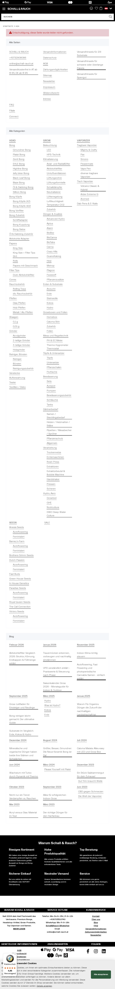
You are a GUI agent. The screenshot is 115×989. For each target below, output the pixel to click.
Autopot (51, 386)
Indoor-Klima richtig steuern (87, 655)
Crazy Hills (52, 251)
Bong (12, 145)
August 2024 (50, 740)
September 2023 (52, 787)
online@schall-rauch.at (21, 63)
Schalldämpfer (54, 187)
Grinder (13, 331)
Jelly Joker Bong (21, 173)
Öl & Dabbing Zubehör (21, 234)
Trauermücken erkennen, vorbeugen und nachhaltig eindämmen (57, 656)
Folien (50, 331)
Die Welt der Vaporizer (90, 796)
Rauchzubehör (17, 284)
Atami (50, 228)
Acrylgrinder (19, 335)
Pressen (51, 484)
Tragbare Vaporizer (87, 145)
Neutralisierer (54, 192)
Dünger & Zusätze (52, 214)
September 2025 (18, 696)
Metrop (51, 265)
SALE (47, 522)
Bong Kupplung (21, 224)
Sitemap (47, 75)
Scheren (51, 488)
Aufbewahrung (17, 377)
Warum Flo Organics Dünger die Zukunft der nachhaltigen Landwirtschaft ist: (89, 709)
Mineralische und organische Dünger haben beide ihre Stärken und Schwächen (23, 753)
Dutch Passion (17, 560)
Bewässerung (50, 376)
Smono (84, 159)
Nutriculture (53, 507)
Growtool (51, 498)
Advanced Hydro (56, 219)
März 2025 (49, 696)
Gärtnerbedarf (50, 409)
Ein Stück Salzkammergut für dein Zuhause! (90, 774)
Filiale (12, 110)
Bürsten (17, 363)
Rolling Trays (19, 289)
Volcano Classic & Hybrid (90, 188)
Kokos (50, 303)
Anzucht (51, 289)
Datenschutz (49, 57)
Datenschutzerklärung (19, 960)
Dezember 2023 (85, 764)
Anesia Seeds (16, 527)
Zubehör (51, 209)
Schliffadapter (20, 220)
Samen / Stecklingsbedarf (56, 416)
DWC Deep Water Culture (56, 514)
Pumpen (51, 390)
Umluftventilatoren (56, 173)
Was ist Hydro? (52, 705)
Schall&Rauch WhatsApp (57, 926)
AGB (45, 63)
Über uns (96, 919)
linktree (47, 99)
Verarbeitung (50, 447)
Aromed (85, 199)
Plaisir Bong (19, 154)
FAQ (11, 104)
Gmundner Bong (22, 150)
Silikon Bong (19, 192)
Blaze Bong (19, 182)
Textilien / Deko (17, 387)
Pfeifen (13, 298)
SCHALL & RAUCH (19, 52)
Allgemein (52, 443)
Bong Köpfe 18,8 (22, 206)
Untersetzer (53, 362)
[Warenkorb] (101, 8)
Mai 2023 (14, 804)
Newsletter (49, 81)
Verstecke (14, 373)
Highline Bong (20, 168)
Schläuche (52, 400)
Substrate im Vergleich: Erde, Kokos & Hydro (21, 732)
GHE (49, 502)
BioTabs (51, 242)
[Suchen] (110, 17)
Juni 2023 (82, 787)
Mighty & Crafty (89, 150)
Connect (13, 116)
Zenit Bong (18, 159)
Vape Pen (86, 168)
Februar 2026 (16, 644)
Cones (12, 279)
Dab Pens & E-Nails (87, 203)
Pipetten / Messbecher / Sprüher (59, 432)
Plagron (51, 270)
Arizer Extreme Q (89, 194)
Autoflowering (20, 532)
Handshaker (53, 479)
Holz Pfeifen (19, 307)
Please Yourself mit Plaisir (57, 769)
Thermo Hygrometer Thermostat (57, 347)
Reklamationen (19, 957)
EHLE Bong (19, 164)
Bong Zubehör (17, 215)
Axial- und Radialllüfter (58, 164)
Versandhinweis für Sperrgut (87, 76)
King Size (18, 248)
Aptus (50, 223)
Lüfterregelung (54, 196)
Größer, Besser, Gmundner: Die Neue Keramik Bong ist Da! (57, 752)
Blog (96, 922)
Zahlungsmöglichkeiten (55, 69)
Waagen (13, 317)
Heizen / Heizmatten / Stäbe (58, 424)
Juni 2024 (14, 764)
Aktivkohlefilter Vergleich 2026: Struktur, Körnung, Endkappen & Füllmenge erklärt (22, 658)
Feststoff (51, 275)
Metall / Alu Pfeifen (23, 312)
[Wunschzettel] (96, 8)
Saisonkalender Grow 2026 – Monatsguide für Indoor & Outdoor (56, 686)
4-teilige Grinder (21, 345)
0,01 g (16, 326)
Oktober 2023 (16, 787)
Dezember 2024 (18, 740)
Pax (82, 154)
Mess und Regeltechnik (55, 335)
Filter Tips (14, 270)
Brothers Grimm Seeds (21, 555)
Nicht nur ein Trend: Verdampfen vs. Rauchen (22, 797)
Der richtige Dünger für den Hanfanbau (55, 814)
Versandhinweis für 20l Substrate (89, 54)
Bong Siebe (19, 229)
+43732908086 (17, 57)
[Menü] (15, 955)
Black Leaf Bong (21, 178)
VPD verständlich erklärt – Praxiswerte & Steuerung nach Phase (56, 671)
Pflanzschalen (54, 367)
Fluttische (52, 372)
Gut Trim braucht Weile (90, 781)
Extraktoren (53, 466)
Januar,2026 (49, 644)
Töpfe (50, 358)
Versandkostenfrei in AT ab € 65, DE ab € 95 (23, 71)
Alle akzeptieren (101, 974)
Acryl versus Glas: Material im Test (23, 814)
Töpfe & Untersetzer (53, 353)
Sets (49, 381)
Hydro (50, 307)
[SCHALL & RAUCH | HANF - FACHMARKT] (18, 9)
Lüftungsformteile (56, 182)
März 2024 (49, 764)
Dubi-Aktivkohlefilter (23, 275)
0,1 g (15, 321)
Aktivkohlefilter (54, 168)
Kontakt (96, 916)
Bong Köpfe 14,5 (21, 201)
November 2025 (85, 644)
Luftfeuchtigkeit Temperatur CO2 (55, 203)
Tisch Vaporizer (85, 181)
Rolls (15, 261)
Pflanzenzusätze (55, 279)
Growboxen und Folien (55, 312)
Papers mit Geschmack (25, 265)
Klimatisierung (50, 159)
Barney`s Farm (16, 541)
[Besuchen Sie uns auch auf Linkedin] (104, 952)
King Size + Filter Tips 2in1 (24, 254)
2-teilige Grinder (21, 340)
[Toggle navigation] (3, 7)
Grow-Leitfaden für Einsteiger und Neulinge (22, 706)
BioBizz (50, 232)
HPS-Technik (53, 154)
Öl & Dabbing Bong (23, 187)
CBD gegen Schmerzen (90, 791)
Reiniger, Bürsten (18, 354)
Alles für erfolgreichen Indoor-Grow (54, 797)
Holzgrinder (19, 349)
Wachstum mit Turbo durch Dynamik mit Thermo (23, 774)
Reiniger (17, 359)
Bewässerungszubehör (59, 395)
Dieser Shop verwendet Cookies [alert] (19, 963)
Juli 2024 (82, 740)
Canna (50, 247)
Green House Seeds (20, 578)
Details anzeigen (44, 986)
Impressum (49, 87)
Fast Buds (14, 574)
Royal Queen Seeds (19, 602)
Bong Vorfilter (16, 210)
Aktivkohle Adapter (19, 238)
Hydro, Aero (49, 493)
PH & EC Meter (55, 340)
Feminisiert (18, 536)
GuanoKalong (54, 256)
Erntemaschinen (55, 457)
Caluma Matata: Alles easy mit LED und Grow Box (90, 750)
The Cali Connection (20, 606)
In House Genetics (19, 583)
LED (49, 150)
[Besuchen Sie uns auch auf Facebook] (88, 952)
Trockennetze (54, 452)
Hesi (49, 261)
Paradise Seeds (17, 588)
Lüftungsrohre (54, 178)
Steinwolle (52, 298)
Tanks (50, 404)
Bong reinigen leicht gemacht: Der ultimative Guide (21, 719)
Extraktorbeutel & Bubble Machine (56, 473)
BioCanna (52, 237)
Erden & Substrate (53, 284)
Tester (12, 382)
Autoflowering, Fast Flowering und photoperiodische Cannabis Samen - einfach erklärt (91, 671)
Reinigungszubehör (23, 368)
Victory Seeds (16, 611)
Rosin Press (53, 462)
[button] (91, 8)
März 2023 (49, 804)
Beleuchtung (50, 145)
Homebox (52, 317)
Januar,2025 (83, 696)
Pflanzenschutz (55, 438)
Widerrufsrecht (51, 93)
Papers (13, 243)
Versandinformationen (54, 52)
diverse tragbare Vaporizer (89, 175)
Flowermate (87, 164)
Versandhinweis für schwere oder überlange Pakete (90, 64)
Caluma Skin (53, 321)
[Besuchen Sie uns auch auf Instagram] (96, 952)
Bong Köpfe (15, 196)
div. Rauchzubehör (22, 293)
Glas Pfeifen (19, 303)
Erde (49, 293)
